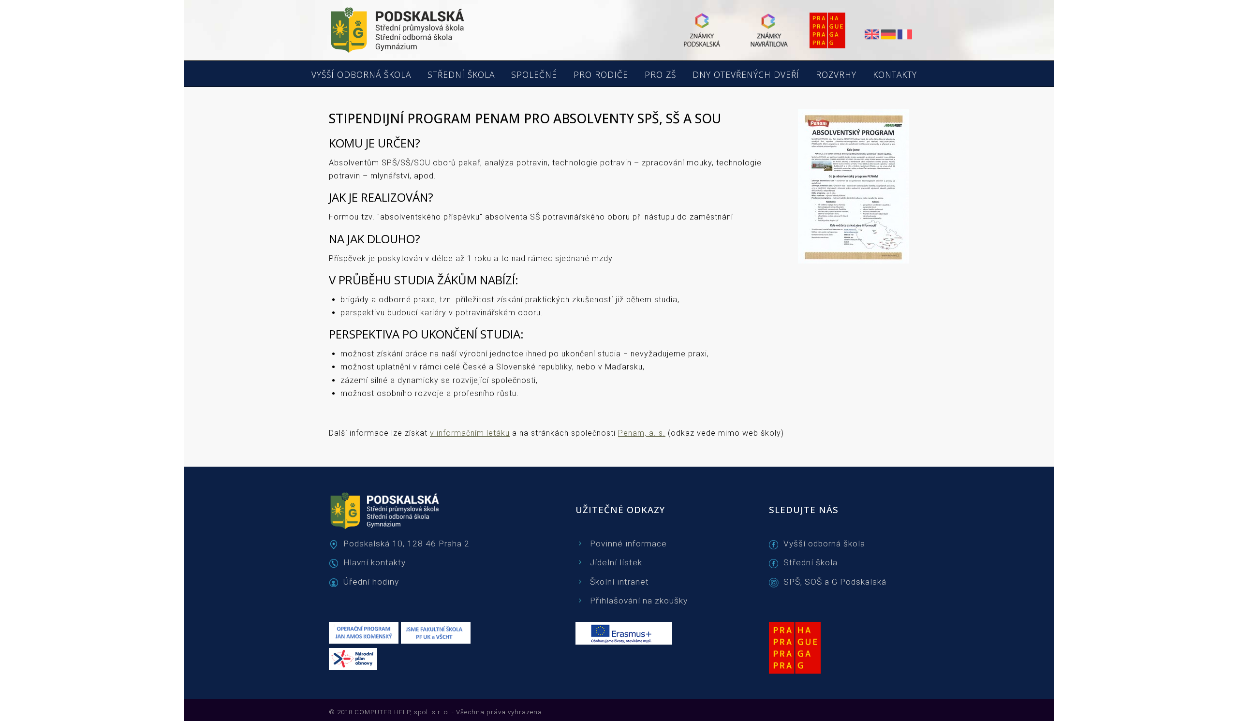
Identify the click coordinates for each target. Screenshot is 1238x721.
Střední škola (810, 562)
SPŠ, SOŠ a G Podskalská (834, 582)
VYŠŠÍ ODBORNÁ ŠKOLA (361, 75)
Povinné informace (628, 543)
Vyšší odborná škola (824, 543)
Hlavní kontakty (374, 562)
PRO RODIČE (601, 75)
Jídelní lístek (616, 562)
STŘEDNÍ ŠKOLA (461, 75)
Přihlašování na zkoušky (639, 600)
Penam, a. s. (641, 433)
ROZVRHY (836, 75)
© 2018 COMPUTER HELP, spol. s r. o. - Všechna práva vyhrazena (435, 712)
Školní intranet (619, 582)
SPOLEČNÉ (534, 75)
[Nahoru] (1204, 701)
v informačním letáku (470, 433)
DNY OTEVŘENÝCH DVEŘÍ (746, 75)
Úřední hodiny (371, 582)
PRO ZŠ (660, 75)
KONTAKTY (895, 75)
